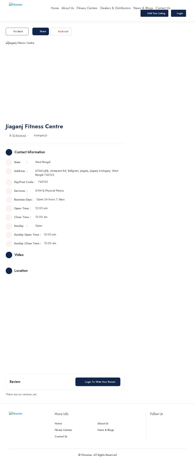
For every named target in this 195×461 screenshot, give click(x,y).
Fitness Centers (87, 8)
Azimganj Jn (40, 135)
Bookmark (63, 31)
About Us (68, 8)
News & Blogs (143, 8)
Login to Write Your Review (100, 382)
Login (180, 13)
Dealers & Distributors (115, 8)
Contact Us (163, 8)
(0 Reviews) (19, 135)
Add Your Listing (155, 13)
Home (55, 8)
